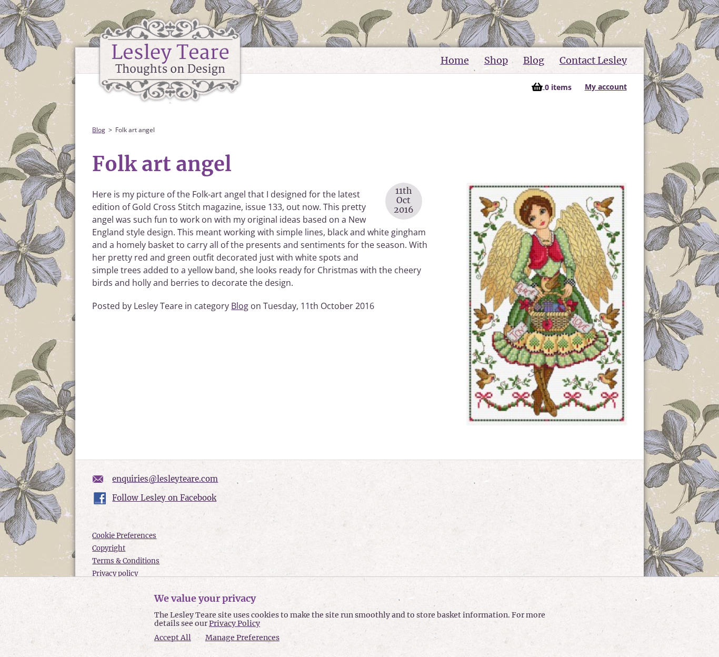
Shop (496, 60)
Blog (533, 60)
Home (455, 60)
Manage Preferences (242, 637)
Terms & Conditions (125, 560)
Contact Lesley (593, 60)
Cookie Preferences (124, 535)
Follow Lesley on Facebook (164, 498)
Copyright (108, 548)
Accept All (172, 637)
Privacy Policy (234, 623)
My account (606, 87)
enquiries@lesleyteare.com (165, 479)
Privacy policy (115, 573)
